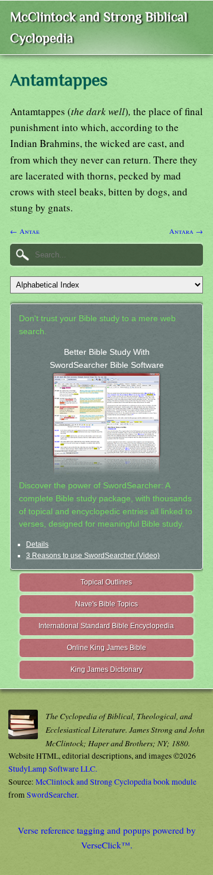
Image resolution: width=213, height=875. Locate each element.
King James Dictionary (106, 669)
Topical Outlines (106, 582)
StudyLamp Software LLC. (52, 768)
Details (37, 544)
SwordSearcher (52, 794)
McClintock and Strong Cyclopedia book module (116, 781)
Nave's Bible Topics (106, 604)
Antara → (186, 231)
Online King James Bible (106, 648)
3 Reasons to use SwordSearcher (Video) (93, 555)
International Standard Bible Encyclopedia (106, 626)
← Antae (25, 231)
